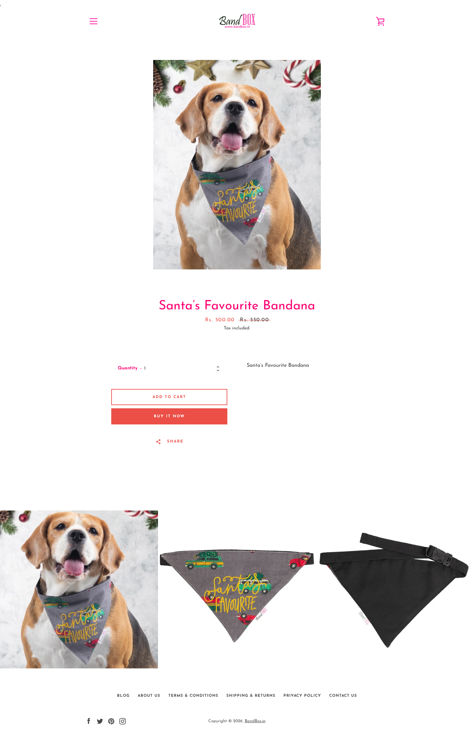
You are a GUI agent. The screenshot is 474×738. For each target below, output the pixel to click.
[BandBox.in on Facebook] (88, 720)
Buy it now (169, 416)
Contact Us (343, 696)
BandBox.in (255, 721)
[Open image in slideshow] (237, 164)
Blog (123, 696)
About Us (149, 696)
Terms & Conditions (193, 696)
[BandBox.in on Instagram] (122, 720)
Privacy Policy (302, 696)
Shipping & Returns (250, 696)
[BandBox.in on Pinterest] (111, 720)
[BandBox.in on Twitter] (100, 720)
